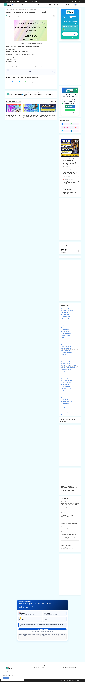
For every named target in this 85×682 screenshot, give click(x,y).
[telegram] (76, 1)
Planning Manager (66, 376)
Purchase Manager (66, 386)
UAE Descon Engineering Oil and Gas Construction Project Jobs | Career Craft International (31, 115)
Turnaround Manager (66, 414)
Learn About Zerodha (42, 629)
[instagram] (80, 1)
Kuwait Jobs (20, 77)
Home (15, 4)
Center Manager (65, 314)
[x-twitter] (78, 1)
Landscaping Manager (67, 348)
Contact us (12, 1)
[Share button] (33, 81)
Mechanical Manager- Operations (69, 367)
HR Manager (64, 337)
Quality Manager (65, 395)
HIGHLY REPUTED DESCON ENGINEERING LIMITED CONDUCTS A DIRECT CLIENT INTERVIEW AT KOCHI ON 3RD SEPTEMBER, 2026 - (69, 488)
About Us (7, 1)
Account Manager (66, 308)
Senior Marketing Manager (67, 401)
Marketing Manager (66, 361)
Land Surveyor (27, 77)
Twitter (22, 81)
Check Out (10, 675)
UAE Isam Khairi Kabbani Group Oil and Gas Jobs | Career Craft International (13, 115)
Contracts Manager (66, 320)
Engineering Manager (66, 325)
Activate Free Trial (70, 106)
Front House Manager (66, 333)
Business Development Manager (69, 310)
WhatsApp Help (70, 110)
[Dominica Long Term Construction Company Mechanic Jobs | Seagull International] (70, 148)
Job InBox (18, 94)
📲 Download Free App (70, 34)
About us (65, 680)
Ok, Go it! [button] (6, 678)
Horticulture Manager (66, 342)
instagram (66, 127)
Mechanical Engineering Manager (69, 365)
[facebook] (72, 1)
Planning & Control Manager (68, 373)
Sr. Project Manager (66, 409)
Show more (53, 101)
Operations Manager (66, 369)
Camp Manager (65, 312)
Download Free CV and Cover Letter (44, 4)
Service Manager (65, 403)
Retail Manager (65, 397)
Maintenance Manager (67, 356)
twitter (66, 131)
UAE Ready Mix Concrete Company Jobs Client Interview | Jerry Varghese (48, 115)
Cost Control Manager (67, 322)
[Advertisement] (31, 132)
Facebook (15, 81)
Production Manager (66, 382)
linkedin (75, 131)
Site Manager (65, 407)
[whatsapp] (74, 1)
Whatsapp (29, 81)
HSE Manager (65, 339)
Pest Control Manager (67, 371)
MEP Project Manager (66, 354)
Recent (21, 4)
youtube (75, 127)
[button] (80, 4)
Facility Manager (65, 329)
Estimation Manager (66, 327)
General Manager (66, 335)
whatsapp (75, 124)
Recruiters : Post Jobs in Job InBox (31, 1)
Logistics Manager (66, 350)
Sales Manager (65, 399)
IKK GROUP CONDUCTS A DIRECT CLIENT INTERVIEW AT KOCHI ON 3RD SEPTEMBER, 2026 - (69, 515)
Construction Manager (67, 318)
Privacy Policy (19, 1)
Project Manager (65, 384)
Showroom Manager (66, 405)
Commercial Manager (66, 316)
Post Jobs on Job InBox (41, 667)
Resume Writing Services (70, 667)
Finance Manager (66, 331)
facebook (66, 124)
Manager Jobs (65, 359)
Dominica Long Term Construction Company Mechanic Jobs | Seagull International (69, 163)
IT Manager (64, 344)
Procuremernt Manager (67, 380)
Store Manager (65, 412)
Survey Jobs (11, 9)
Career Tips (29, 4)
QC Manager (64, 393)
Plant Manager (65, 378)
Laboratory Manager (66, 346)
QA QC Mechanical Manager (68, 388)
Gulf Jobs (13, 77)
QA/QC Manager (65, 390)
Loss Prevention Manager (67, 352)
